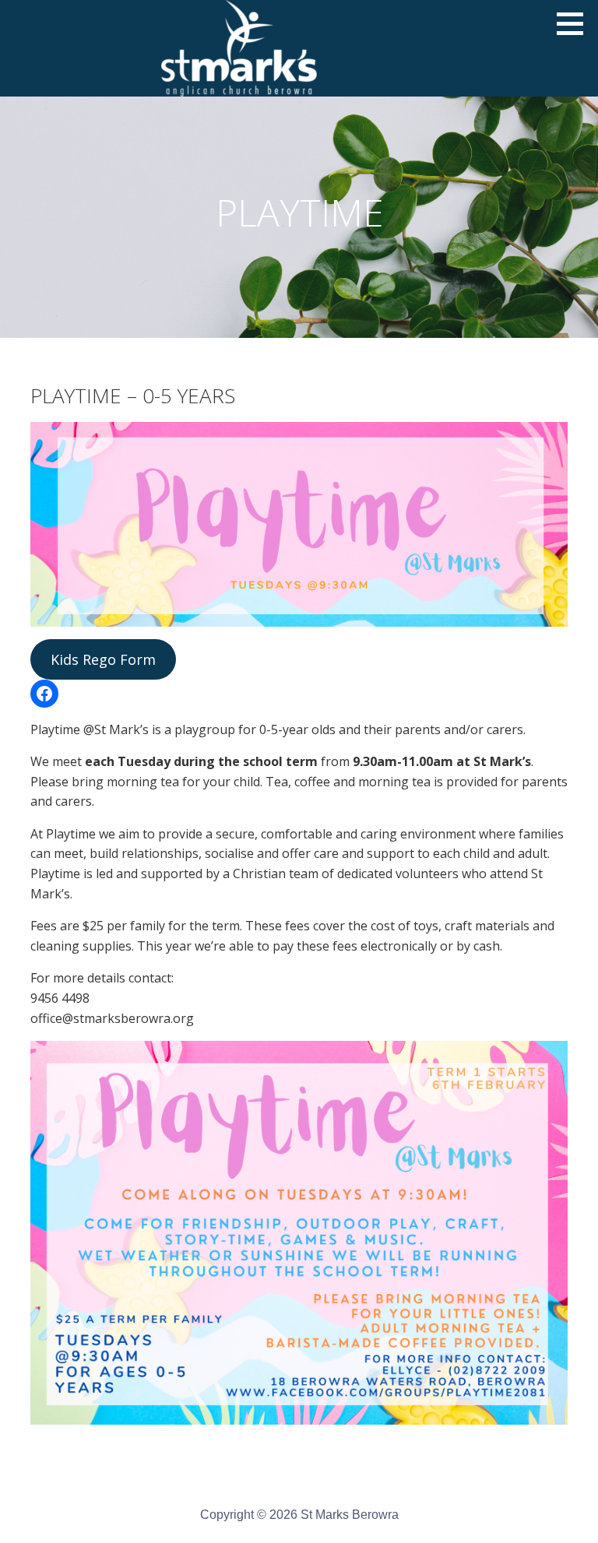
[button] (575, 23)
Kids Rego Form (103, 659)
